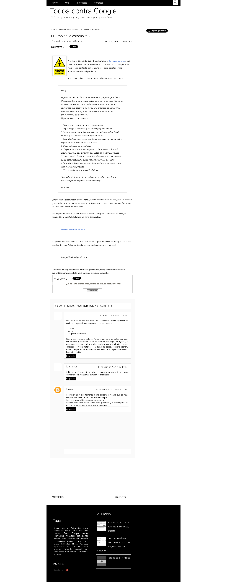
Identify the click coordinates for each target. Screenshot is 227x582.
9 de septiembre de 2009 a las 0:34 (110, 389)
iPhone (75, 544)
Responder (70, 356)
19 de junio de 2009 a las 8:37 (113, 315)
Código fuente (80, 533)
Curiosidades (59, 541)
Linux (85, 528)
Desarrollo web (79, 530)
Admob (85, 546)
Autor (67, 3)
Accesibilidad (73, 538)
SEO (56, 528)
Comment (106, 305)
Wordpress (57, 554)
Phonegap (84, 544)
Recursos (58, 530)
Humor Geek (61, 533)
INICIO (54, 3)
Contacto (98, 3)
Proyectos (82, 3)
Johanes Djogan (142, 580)
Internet (62, 29)
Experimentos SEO (61, 546)
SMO (67, 530)
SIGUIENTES (120, 497)
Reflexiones (72, 29)
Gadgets (70, 541)
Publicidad (65, 544)
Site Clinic (77, 552)
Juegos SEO (82, 541)
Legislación (76, 546)
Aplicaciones (59, 552)
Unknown (72, 389)
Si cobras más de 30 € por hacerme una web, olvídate (118, 526)
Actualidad (76, 528)
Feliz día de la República (119, 558)
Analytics (70, 535)
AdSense (84, 538)
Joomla (56, 544)
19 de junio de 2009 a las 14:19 (112, 367)
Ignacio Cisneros (75, 41)
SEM (64, 538)
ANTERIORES (57, 497)
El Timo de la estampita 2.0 (72, 36)
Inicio (53, 29)
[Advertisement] (109, 474)
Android (57, 538)
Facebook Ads (81, 549)
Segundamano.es (117, 61)
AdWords (67, 549)
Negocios (57, 549)
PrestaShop (68, 552)
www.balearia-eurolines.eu (73, 229)
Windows (84, 552)
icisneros (72, 366)
